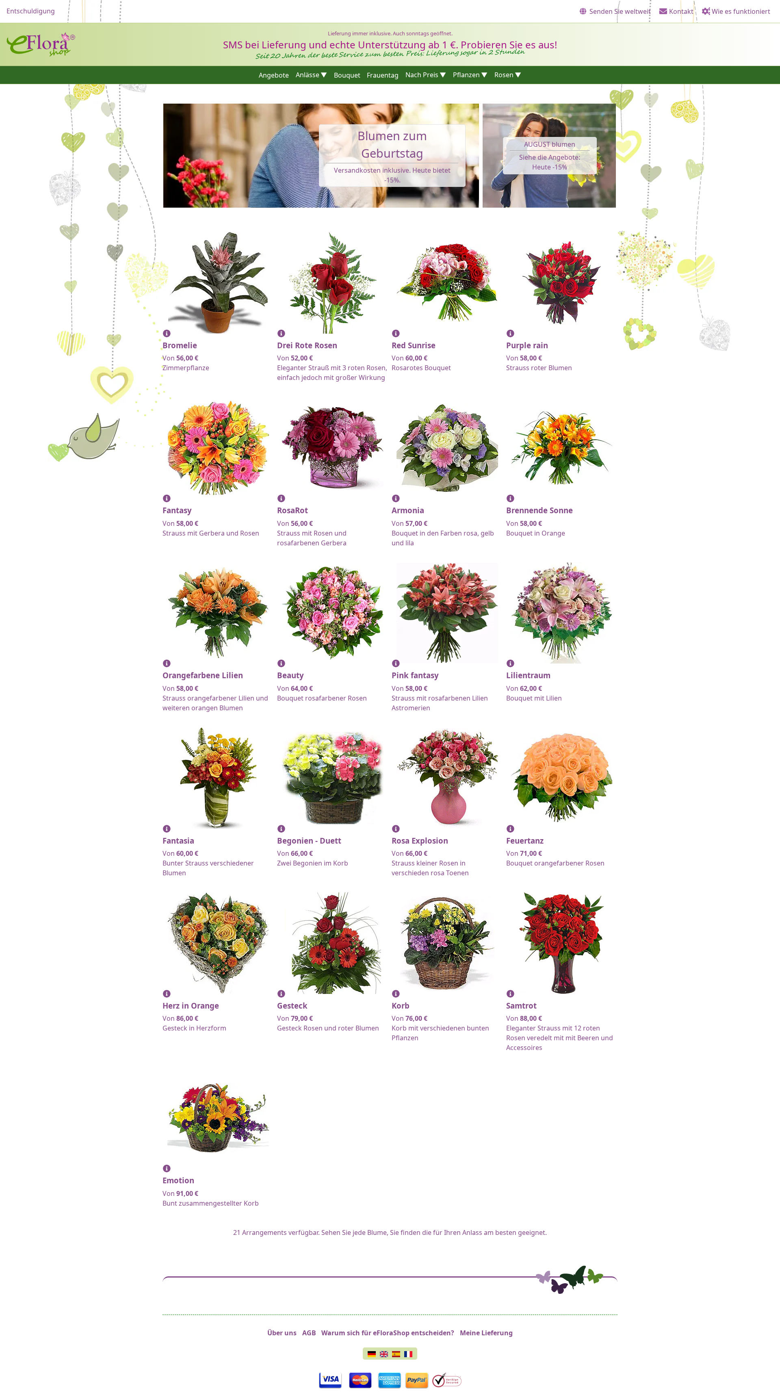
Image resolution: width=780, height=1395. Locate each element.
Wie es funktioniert (740, 11)
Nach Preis (421, 74)
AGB (309, 1332)
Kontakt (680, 11)
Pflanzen (466, 74)
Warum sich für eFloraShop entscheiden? (387, 1332)
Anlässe (307, 74)
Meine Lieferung (486, 1332)
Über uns (282, 1332)
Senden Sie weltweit (619, 11)
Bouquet (347, 74)
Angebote (274, 74)
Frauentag (383, 74)
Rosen (504, 74)
